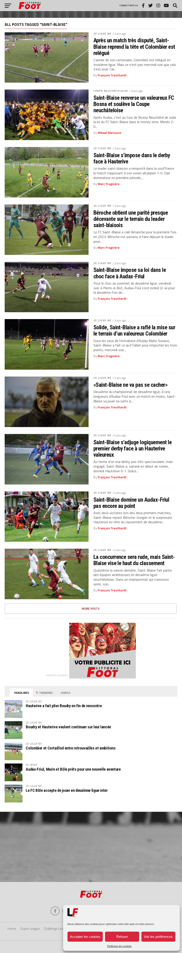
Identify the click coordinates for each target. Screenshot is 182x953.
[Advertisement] (91, 846)
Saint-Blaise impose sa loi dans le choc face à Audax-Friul (129, 273)
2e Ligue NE (102, 33)
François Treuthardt (112, 75)
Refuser (122, 937)
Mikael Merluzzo (109, 132)
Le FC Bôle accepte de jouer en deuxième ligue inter (66, 790)
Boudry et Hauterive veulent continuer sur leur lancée (68, 727)
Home (12, 928)
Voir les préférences (158, 937)
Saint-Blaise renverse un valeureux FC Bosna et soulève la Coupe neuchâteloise (133, 104)
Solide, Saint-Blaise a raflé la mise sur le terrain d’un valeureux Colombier (134, 330)
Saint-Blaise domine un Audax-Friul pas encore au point (131, 503)
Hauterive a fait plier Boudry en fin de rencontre (64, 705)
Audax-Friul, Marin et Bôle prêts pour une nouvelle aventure (73, 769)
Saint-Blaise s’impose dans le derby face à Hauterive (131, 158)
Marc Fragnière (109, 183)
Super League (30, 928)
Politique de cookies (119, 946)
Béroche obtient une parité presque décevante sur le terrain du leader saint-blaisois (130, 219)
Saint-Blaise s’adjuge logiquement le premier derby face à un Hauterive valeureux (132, 448)
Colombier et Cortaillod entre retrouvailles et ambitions (70, 748)
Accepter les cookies (85, 937)
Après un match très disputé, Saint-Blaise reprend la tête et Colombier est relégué (134, 46)
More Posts (90, 608)
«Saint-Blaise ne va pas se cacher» (130, 385)
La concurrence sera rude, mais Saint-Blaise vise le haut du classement (134, 560)
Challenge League (56, 928)
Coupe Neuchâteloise (110, 91)
